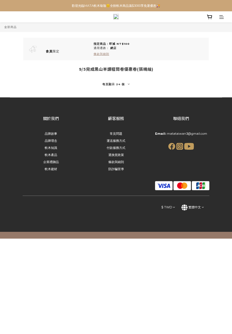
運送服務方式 (116, 141)
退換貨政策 (116, 155)
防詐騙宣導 (116, 169)
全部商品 (10, 27)
